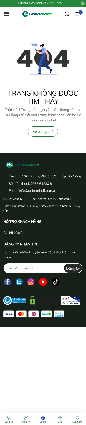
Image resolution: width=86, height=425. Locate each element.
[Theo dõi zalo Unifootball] (19, 282)
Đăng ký (73, 268)
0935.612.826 (41, 183)
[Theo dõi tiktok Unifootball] (55, 282)
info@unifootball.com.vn (37, 190)
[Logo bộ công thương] (41, 299)
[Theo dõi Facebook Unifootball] (7, 282)
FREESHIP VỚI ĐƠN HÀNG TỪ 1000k (40, 3)
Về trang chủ (43, 131)
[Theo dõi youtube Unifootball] (43, 282)
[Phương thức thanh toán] (33, 314)
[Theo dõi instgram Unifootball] (31, 282)
